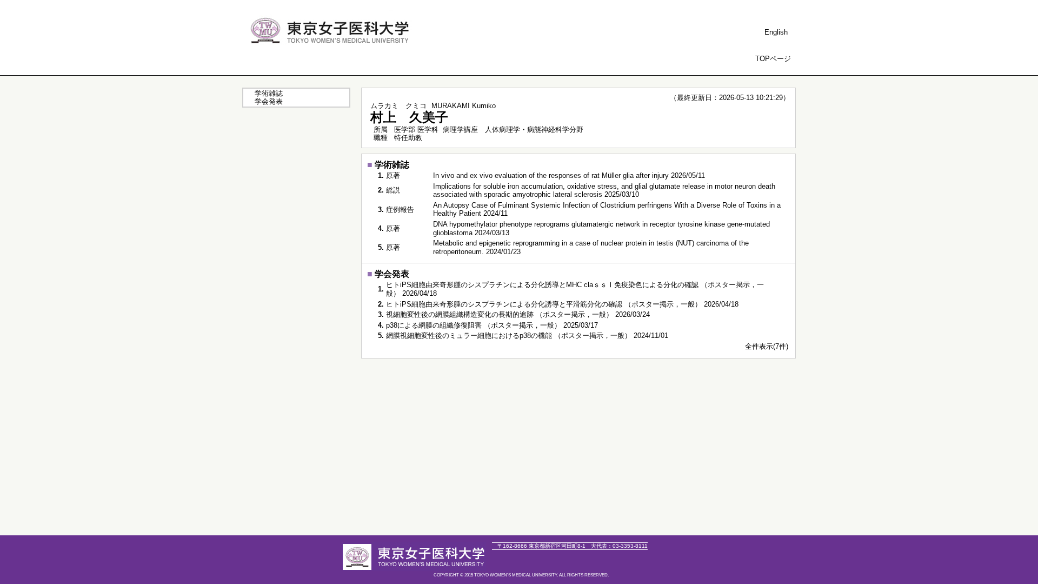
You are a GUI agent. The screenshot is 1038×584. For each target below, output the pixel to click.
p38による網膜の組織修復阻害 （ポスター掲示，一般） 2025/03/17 (492, 325)
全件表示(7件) (766, 346)
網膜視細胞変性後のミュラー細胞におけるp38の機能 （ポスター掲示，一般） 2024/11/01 (527, 335)
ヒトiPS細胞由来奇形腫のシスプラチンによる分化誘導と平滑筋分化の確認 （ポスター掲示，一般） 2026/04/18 (562, 304)
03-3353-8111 (619, 546)
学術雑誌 (269, 93)
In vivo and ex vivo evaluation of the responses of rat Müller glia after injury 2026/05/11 (569, 175)
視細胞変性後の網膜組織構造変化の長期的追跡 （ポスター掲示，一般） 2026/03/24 (518, 314)
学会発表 (269, 101)
